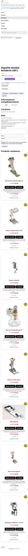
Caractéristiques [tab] (13, 93)
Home (2, 7)
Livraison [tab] (21, 93)
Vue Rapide (19, 187)
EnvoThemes (17, 548)
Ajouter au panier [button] (10, 187)
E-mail (3, 138)
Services (3, 23)
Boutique (7, 7)
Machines (3, 15)
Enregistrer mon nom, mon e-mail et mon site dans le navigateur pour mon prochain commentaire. (13, 143)
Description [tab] (5, 93)
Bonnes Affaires (4, 20)
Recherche (18, 37)
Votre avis (4, 127)
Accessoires (12, 7)
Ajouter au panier (10, 79)
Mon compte (4, 28)
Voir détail (14, 196)
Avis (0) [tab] (4, 95)
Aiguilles (18, 7)
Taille (3, 75)
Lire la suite (4, 85)
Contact (3, 26)
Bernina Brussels (5, 3)
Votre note (4, 126)
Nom (2, 135)
